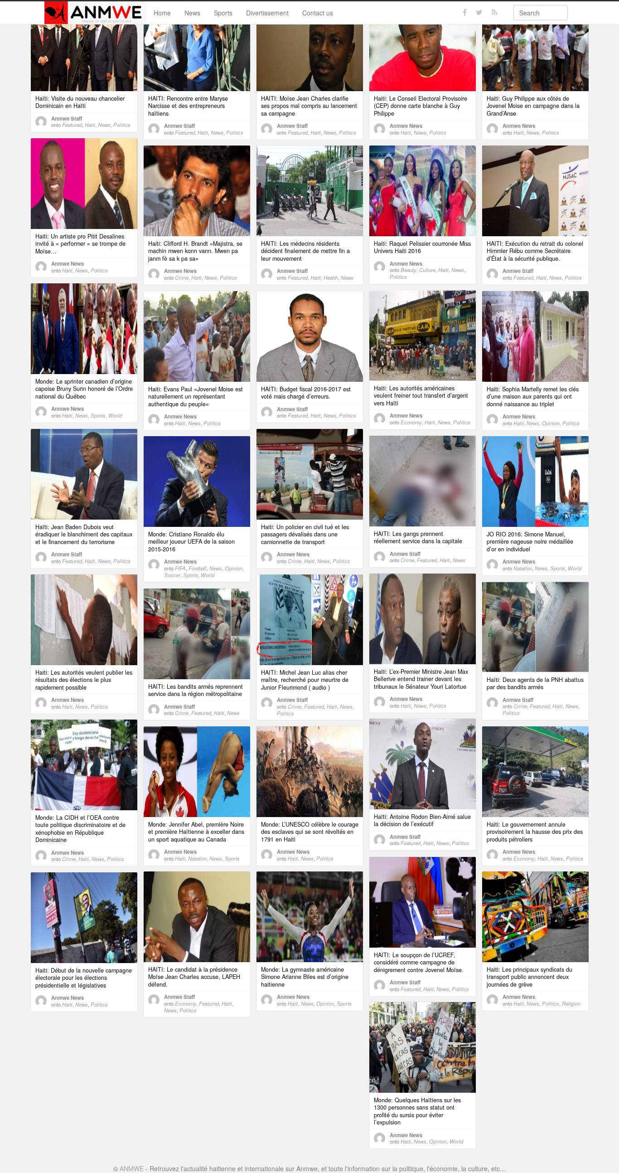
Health (331, 277)
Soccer (172, 575)
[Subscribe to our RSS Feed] (495, 12)
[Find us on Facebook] (465, 12)
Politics (122, 124)
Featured (72, 124)
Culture (427, 269)
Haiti (90, 124)
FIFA (180, 568)
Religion (571, 1003)
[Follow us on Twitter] (479, 12)
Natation (522, 568)
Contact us (317, 12)
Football (198, 568)
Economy (411, 422)
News (192, 12)
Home (162, 12)
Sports (223, 12)
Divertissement (267, 12)
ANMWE (132, 1168)
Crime (182, 277)
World (115, 415)
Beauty (408, 269)
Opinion (551, 423)
